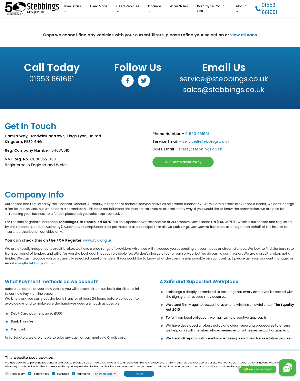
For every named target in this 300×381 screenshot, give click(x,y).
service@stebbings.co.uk (224, 79)
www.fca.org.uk (97, 240)
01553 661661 (269, 9)
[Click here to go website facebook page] (127, 81)
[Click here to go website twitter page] (144, 81)
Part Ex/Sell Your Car (210, 9)
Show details (103, 374)
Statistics (63, 373)
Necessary (17, 373)
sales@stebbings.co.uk (223, 90)
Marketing (83, 373)
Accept (139, 373)
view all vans (243, 35)
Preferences (41, 373)
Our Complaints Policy (183, 162)
